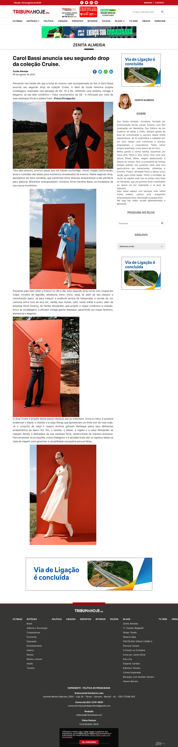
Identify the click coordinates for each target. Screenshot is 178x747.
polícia (106, 21)
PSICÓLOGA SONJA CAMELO (137, 641)
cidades (62, 21)
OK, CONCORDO (89, 742)
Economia (31, 637)
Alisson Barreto (130, 681)
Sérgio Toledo (130, 632)
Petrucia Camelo (131, 645)
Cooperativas (33, 632)
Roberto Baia (129, 637)
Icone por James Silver (134, 654)
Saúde (30, 663)
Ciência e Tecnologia (37, 628)
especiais (160, 21)
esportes (77, 21)
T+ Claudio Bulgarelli (133, 628)
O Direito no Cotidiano (134, 650)
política (49, 21)
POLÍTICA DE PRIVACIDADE (96, 688)
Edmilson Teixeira (131, 668)
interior (92, 21)
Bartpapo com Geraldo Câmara (138, 677)
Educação (31, 641)
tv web (133, 21)
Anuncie (148, 3)
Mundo (30, 654)
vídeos (146, 21)
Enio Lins (127, 659)
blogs (118, 21)
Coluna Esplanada (132, 672)
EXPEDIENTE (74, 688)
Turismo (31, 668)
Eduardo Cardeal (131, 663)
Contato (159, 3)
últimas (17, 21)
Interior (30, 650)
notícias (32, 21)
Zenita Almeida (130, 623)
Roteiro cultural (34, 659)
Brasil (29, 623)
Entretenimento (34, 645)
